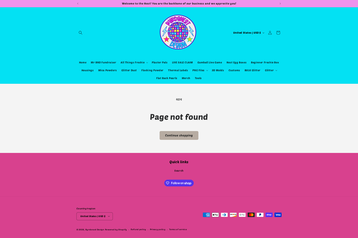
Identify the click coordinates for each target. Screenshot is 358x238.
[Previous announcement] (78, 3)
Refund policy (138, 229)
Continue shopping (179, 135)
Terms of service (178, 229)
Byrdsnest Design (94, 229)
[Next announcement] (280, 3)
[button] (80, 33)
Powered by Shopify (116, 229)
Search (179, 170)
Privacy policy (158, 229)
